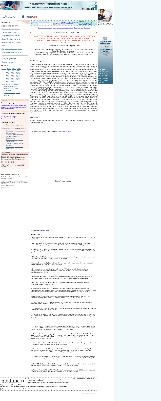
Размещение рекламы (89, 393)
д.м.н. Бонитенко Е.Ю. (8, 118)
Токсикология (10, 141)
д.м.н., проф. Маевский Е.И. (10, 116)
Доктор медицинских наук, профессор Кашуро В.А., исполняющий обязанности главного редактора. (14, 107)
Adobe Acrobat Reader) (65, 131)
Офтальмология (10, 138)
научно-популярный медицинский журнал (85, 23)
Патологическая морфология (14, 140)
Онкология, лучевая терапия (14, 134)
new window (46, 230)
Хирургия (9, 145)
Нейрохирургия (10, 132)
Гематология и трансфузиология (15, 131)
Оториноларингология (12, 136)
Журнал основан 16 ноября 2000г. (11, 385)
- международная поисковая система (69, 22)
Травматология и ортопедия (14, 143)
